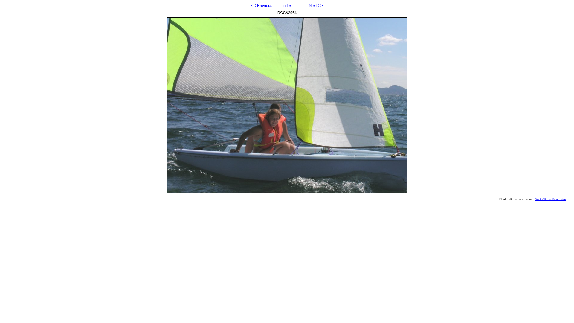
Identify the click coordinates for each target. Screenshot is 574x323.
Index (287, 5)
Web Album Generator (550, 199)
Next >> (316, 5)
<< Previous (261, 5)
